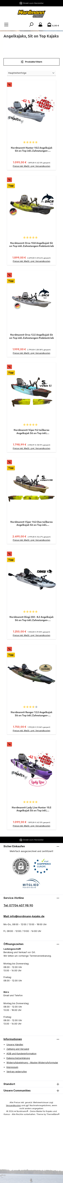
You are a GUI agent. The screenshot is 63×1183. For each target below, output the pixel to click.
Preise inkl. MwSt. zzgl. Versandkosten (31, 166)
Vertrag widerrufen (16, 1071)
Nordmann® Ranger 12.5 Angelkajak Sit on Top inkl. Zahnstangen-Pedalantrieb (31, 714)
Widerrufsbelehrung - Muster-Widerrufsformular (32, 1062)
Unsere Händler (14, 1044)
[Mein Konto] (40, 24)
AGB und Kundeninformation (21, 1053)
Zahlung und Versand (17, 1049)
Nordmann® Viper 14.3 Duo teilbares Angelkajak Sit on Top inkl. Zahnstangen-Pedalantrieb (31, 523)
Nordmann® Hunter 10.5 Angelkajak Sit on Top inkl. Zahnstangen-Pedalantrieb (31, 149)
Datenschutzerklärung (18, 1058)
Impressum (12, 1067)
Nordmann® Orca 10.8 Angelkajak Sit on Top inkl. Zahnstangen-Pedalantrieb (31, 244)
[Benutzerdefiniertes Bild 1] (42, 866)
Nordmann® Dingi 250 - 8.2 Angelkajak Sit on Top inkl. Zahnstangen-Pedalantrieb (31, 618)
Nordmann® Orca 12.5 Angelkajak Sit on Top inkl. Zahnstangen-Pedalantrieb (31, 336)
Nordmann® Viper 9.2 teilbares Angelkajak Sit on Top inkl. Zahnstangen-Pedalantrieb (31, 431)
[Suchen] (31, 24)
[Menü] (6, 24)
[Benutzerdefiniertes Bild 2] (31, 884)
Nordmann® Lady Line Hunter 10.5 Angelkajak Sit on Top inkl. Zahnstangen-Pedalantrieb (31, 809)
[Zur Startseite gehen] (31, 14)
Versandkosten (13, 1105)
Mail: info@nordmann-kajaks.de (24, 916)
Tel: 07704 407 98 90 (18, 905)
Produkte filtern (33, 61)
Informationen (13, 1039)
